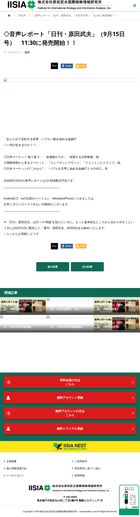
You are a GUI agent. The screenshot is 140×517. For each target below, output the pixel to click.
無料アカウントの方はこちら (70, 413)
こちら (8, 233)
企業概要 (11, 461)
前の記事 (53, 266)
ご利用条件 (81, 461)
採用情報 (80, 475)
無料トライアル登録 (70, 428)
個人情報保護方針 (16, 468)
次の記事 (87, 266)
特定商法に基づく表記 (87, 468)
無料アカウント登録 (70, 397)
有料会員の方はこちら (70, 382)
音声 (27, 52)
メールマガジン (15, 475)
